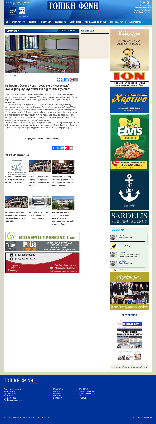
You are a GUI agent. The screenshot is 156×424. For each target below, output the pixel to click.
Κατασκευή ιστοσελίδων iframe (142, 417)
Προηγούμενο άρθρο (35, 139)
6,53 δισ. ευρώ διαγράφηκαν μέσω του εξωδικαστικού (129, 255)
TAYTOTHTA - (10, 2)
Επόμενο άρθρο (52, 139)
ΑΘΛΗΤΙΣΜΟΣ (75, 22)
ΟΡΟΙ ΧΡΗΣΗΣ (30, 417)
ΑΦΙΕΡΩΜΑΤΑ (135, 22)
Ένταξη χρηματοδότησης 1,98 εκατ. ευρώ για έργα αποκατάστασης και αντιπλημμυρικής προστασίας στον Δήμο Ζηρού (63, 218)
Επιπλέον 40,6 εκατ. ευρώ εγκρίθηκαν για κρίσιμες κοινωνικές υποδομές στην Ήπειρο (39, 181)
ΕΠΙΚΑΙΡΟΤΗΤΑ (18, 22)
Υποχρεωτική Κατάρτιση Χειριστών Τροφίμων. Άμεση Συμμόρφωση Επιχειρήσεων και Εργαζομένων (62, 181)
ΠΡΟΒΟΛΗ (82, 398)
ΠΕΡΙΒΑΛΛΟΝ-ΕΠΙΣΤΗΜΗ (96, 22)
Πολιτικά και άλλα (125, 237)
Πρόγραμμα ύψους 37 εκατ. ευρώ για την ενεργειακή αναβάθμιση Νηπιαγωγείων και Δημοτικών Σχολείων (37, 87)
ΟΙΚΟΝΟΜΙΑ (46, 22)
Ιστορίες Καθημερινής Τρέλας (130, 246)
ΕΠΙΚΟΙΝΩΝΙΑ (57, 398)
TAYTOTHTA (21, 417)
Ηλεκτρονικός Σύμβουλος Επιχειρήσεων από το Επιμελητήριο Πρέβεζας (38, 215)
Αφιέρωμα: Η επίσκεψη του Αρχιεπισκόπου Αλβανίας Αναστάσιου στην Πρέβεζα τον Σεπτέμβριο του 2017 (129, 307)
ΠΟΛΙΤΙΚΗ (33, 22)
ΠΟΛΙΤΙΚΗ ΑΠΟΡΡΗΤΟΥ (43, 417)
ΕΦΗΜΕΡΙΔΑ (83, 396)
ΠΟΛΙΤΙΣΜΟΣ (60, 22)
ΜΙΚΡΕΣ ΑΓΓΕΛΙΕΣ (118, 22)
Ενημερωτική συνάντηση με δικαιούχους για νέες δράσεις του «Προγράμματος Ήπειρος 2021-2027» (16, 217)
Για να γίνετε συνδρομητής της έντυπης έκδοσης (129, 367)
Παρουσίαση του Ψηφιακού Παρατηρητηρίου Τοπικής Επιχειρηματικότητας (15, 179)
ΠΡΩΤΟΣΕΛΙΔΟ (129, 315)
